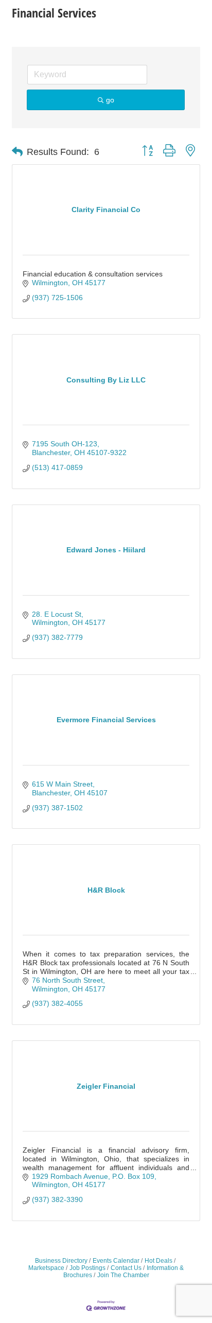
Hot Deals (158, 1260)
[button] (17, 152)
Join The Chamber (123, 1275)
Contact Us (126, 1268)
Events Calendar (116, 1260)
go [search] (110, 100)
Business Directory (61, 1260)
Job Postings (87, 1268)
